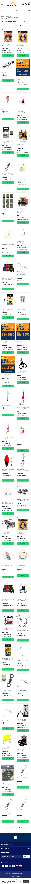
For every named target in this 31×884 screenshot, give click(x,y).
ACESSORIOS (8, 15)
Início (2, 15)
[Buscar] (29, 10)
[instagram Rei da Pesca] (15, 837)
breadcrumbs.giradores (6, 16)
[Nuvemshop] (15, 876)
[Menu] (2, 4)
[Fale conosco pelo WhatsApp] (25, 4)
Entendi (26, 881)
